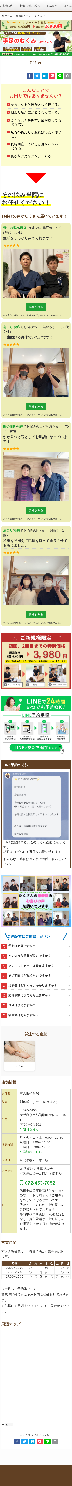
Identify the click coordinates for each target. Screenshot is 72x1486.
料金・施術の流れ (30, 5)
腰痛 (23, 228)
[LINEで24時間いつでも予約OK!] (36, 725)
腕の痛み (9, 426)
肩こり (8, 327)
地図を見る (31, 1129)
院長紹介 (52, 5)
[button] (30, 76)
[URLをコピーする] (67, 76)
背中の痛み (11, 228)
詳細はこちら (32, 1152)
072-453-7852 (39, 1183)
